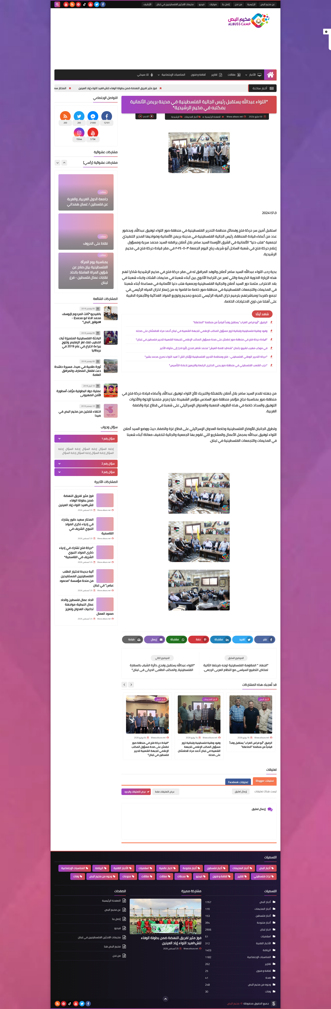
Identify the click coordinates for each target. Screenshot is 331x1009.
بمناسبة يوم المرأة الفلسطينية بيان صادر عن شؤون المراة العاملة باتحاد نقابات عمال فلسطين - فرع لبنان (89, 233)
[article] (162, 663)
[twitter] (96, 4)
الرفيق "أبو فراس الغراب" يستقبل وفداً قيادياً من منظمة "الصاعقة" (230, 322)
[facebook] (103, 4)
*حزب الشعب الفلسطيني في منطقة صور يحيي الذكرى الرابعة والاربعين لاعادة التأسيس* (218, 365)
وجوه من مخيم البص (100, 876)
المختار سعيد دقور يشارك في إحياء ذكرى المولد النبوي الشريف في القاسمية (77, 88)
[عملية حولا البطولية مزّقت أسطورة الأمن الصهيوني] (111, 390)
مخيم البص (233, 1004)
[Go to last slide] (131, 685)
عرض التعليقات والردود (135, 791)
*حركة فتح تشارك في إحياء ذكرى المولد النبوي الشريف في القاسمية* (76, 552)
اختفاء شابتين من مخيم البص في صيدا (80, 413)
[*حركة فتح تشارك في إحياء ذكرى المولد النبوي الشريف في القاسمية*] (105, 552)
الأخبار (252, 74)
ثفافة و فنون (198, 74)
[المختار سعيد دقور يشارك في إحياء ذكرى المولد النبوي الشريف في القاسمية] (105, 524)
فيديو (201, 4)
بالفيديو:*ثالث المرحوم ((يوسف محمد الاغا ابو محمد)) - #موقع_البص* (81, 318)
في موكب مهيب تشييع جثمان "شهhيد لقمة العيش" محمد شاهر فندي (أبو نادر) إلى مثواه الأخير (213, 348)
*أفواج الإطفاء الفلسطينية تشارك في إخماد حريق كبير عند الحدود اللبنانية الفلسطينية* (88, 275)
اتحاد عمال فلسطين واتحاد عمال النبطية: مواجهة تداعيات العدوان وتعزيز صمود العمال (87, 606)
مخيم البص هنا (112, 946)
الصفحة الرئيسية (212, 117)
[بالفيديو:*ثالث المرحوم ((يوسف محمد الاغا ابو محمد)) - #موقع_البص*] (111, 313)
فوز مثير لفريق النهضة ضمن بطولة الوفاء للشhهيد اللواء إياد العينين (172, 88)
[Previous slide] (64, 163)
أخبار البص (264, 868)
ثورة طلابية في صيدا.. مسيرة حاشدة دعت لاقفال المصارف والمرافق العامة (77, 371)
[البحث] (57, 4)
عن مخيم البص (268, 4)
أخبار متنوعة (190, 868)
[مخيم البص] (249, 20)
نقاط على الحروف (95, 204)
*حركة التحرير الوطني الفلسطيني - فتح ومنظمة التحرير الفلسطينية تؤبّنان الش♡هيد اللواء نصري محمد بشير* (206, 356)
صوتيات (213, 4)
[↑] (165, 999)
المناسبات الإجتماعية (173, 74)
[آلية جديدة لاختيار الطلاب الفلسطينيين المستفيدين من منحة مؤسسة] (105, 576)
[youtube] (90, 4)
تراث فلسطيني (262, 876)
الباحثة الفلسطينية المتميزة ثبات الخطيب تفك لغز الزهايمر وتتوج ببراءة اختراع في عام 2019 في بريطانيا (80, 344)
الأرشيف (147, 4)
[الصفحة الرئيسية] (270, 74)
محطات (181, 876)
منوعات (126, 876)
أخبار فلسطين (214, 868)
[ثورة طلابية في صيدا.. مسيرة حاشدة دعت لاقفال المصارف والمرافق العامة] (111, 366)
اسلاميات (144, 868)
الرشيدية (175, 117)
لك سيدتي (143, 74)
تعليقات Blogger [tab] (265, 781)
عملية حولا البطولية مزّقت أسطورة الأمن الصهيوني (79, 393)
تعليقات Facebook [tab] (238, 782)
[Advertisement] (124, 39)
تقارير (214, 74)
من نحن (238, 4)
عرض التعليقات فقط (165, 791)
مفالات (163, 876)
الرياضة (99, 868)
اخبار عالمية (165, 868)
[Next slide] (124, 685)
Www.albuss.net (191, 948)
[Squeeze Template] (274, 1004)
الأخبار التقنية (121, 868)
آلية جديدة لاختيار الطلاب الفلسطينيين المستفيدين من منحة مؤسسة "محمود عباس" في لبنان (87, 578)
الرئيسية (251, 4)
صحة (268, 977)
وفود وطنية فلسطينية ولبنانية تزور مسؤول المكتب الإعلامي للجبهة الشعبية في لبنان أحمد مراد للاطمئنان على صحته (201, 330)
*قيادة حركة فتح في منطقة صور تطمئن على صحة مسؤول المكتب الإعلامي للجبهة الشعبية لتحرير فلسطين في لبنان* (201, 339)
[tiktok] (84, 4)
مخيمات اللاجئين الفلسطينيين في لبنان (175, 4)
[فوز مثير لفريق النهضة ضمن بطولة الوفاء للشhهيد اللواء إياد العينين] (105, 500)
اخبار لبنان (265, 929)
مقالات (231, 74)
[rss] (72, 4)
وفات (76, 876)
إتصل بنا (226, 4)
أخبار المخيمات (191, 117)
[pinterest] (78, 4)
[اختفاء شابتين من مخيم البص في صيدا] (111, 411)
